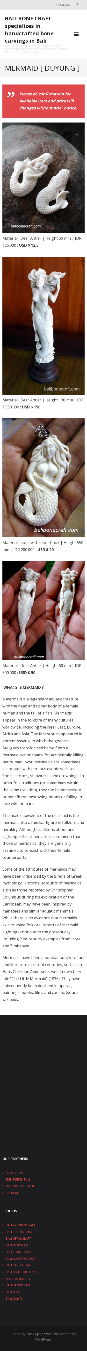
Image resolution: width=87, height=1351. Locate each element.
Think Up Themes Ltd (41, 1334)
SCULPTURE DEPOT (19, 1279)
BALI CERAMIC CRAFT (20, 1232)
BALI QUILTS (14, 1299)
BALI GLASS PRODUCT (21, 1259)
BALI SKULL (13, 1292)
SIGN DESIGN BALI (18, 1179)
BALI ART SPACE (16, 1173)
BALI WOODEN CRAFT (20, 1225)
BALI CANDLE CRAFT (19, 1265)
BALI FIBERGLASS (17, 1245)
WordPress (43, 1339)
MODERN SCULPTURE (20, 1186)
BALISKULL (13, 1193)
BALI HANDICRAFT (18, 1285)
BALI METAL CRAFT (18, 1238)
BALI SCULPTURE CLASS (21, 1272)
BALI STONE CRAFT (18, 1252)
